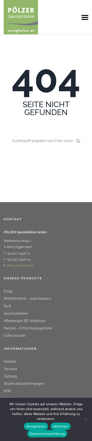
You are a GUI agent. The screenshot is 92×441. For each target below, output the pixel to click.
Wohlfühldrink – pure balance (27, 298)
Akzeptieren (36, 426)
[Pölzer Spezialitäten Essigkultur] (21, 17)
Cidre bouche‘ (15, 335)
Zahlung (10, 376)
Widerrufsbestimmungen (24, 384)
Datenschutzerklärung (47, 434)
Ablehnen (60, 426)
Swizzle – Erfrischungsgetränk (28, 328)
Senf (7, 306)
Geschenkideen (16, 313)
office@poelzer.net (20, 265)
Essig (8, 291)
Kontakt (10, 361)
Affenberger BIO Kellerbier (25, 321)
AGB (7, 391)
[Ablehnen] (85, 419)
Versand (10, 369)
